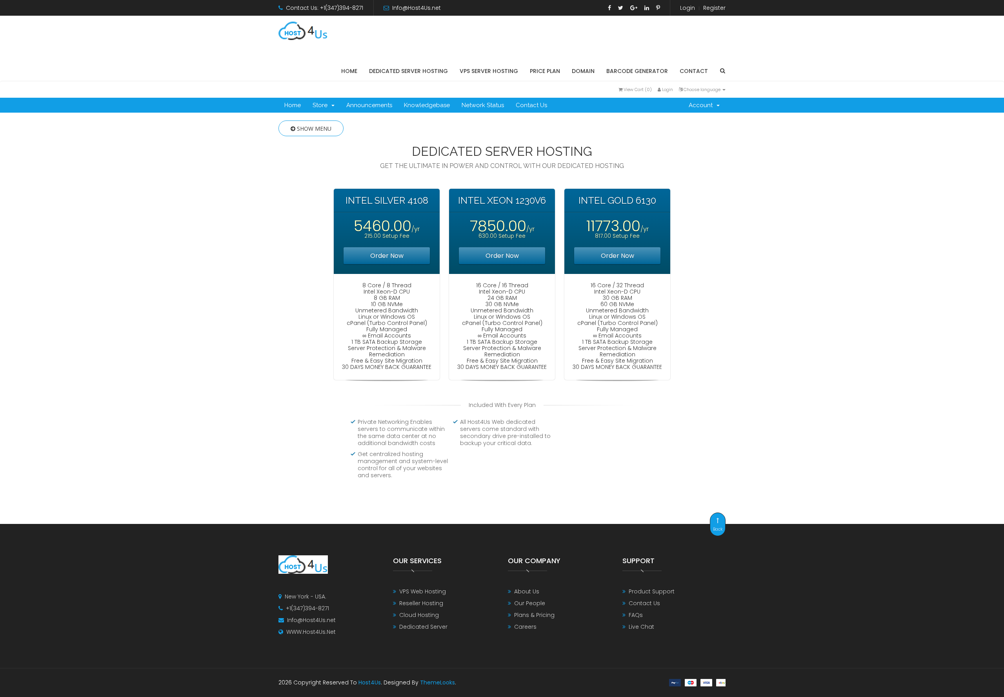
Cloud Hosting (419, 615)
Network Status (483, 105)
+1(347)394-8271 (307, 608)
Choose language (702, 89)
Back (718, 529)
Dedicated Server (423, 627)
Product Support (652, 591)
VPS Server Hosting (489, 71)
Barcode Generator (637, 71)
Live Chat (641, 627)
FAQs (636, 615)
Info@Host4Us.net (416, 8)
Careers (525, 627)
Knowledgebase (427, 105)
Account (702, 105)
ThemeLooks (437, 682)
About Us (526, 591)
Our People (529, 603)
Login (687, 8)
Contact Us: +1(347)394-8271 (324, 8)
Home (349, 71)
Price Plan (545, 71)
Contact (694, 71)
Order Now (387, 255)
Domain (583, 71)
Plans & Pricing (534, 615)
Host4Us (369, 682)
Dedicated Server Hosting (408, 71)
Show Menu (313, 128)
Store (322, 105)
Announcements (369, 105)
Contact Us (531, 105)
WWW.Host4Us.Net (311, 632)
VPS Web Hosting (422, 591)
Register (714, 8)
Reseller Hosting (421, 603)
